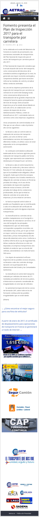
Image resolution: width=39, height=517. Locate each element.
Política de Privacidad (24, 513)
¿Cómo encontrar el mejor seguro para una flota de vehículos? (18, 310)
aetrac (20, 45)
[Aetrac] (4, 18)
